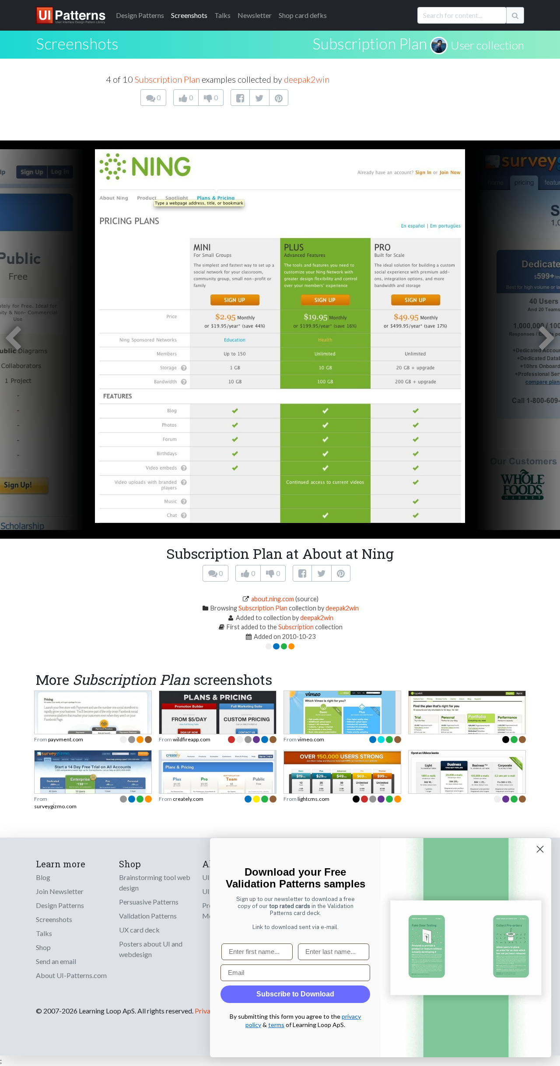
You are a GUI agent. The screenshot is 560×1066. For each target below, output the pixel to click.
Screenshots (189, 15)
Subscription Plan (369, 43)
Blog (43, 877)
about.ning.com (272, 599)
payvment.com (65, 739)
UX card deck (139, 930)
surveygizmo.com (55, 806)
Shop (43, 947)
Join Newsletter (60, 891)
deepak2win (306, 79)
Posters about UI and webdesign (150, 949)
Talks (222, 15)
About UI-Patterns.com (71, 975)
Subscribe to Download (295, 994)
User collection (487, 45)
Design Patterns (60, 905)
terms (276, 1024)
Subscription (296, 627)
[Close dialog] (540, 849)
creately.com (188, 799)
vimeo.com (311, 739)
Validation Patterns (148, 916)
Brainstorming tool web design (154, 882)
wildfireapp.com (191, 739)
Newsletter (255, 15)
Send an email (56, 961)
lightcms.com (313, 799)
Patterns (140, 15)
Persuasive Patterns (148, 902)
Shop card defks (303, 15)
